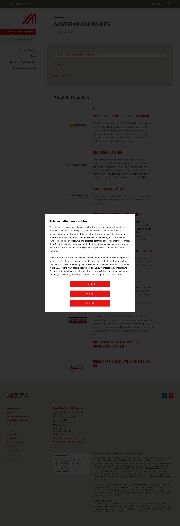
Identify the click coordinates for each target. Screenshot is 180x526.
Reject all (90, 303)
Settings (90, 294)
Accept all (90, 284)
